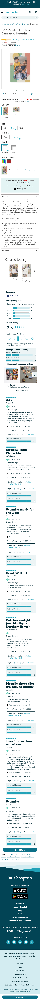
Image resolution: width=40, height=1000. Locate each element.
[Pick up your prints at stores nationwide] (10, 931)
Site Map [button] (20, 963)
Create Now (20, 997)
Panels (3, 24)
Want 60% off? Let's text (20, 920)
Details (17, 45)
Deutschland (9, 953)
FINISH (4, 133)
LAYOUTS (5, 105)
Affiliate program (20, 917)
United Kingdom (9, 956)
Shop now (26, 4)
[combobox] (20, 17)
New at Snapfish (20, 907)
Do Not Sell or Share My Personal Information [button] (20, 985)
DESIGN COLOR (7, 157)
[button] (2, 12)
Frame (4, 142)
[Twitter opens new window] (33, 941)
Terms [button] (20, 967)
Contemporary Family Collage (26, 280)
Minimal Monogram (13, 279)
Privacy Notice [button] (20, 971)
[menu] (33, 94)
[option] (5, 112)
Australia (32, 956)
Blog (20, 910)
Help (20, 914)
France (18, 953)
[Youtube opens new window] (27, 941)
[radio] (3, 161)
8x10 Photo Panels (13, 859)
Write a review (27, 39)
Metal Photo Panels (13, 857)
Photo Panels (15, 855)
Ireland (25, 953)
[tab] (21, 90)
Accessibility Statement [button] (20, 981)
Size (3, 124)
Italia (32, 953)
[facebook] (9, 941)
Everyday (25, 24)
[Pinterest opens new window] (21, 941)
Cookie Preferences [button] (19, 974)
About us (20, 903)
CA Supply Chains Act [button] (20, 978)
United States (22, 956)
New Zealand (20, 959)
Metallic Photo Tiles (13, 24)
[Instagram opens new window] (15, 941)
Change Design (30, 170)
